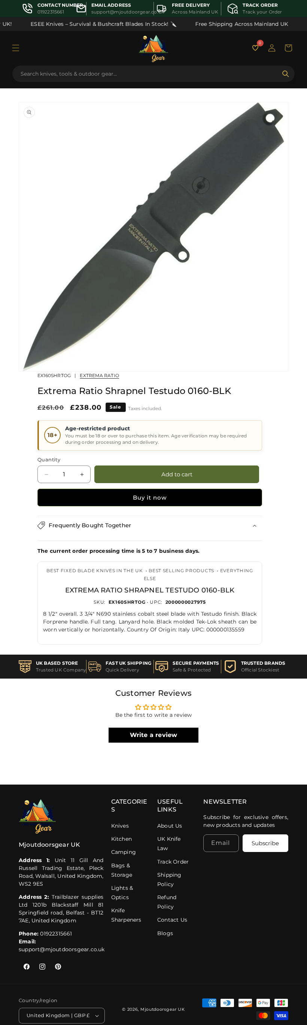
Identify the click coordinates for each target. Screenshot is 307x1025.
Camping (123, 852)
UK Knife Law (169, 844)
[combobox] (149, 74)
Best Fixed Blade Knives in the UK (94, 570)
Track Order (173, 861)
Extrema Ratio (99, 375)
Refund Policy (166, 902)
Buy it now (150, 497)
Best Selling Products (181, 570)
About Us (169, 825)
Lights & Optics (122, 893)
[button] (15, 48)
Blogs (165, 933)
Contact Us (172, 919)
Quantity (48, 460)
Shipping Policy (169, 879)
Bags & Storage (121, 870)
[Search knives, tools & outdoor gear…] (286, 74)
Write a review (153, 735)
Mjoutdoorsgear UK (162, 1009)
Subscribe (265, 843)
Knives (120, 825)
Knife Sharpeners (126, 915)
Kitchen (121, 839)
